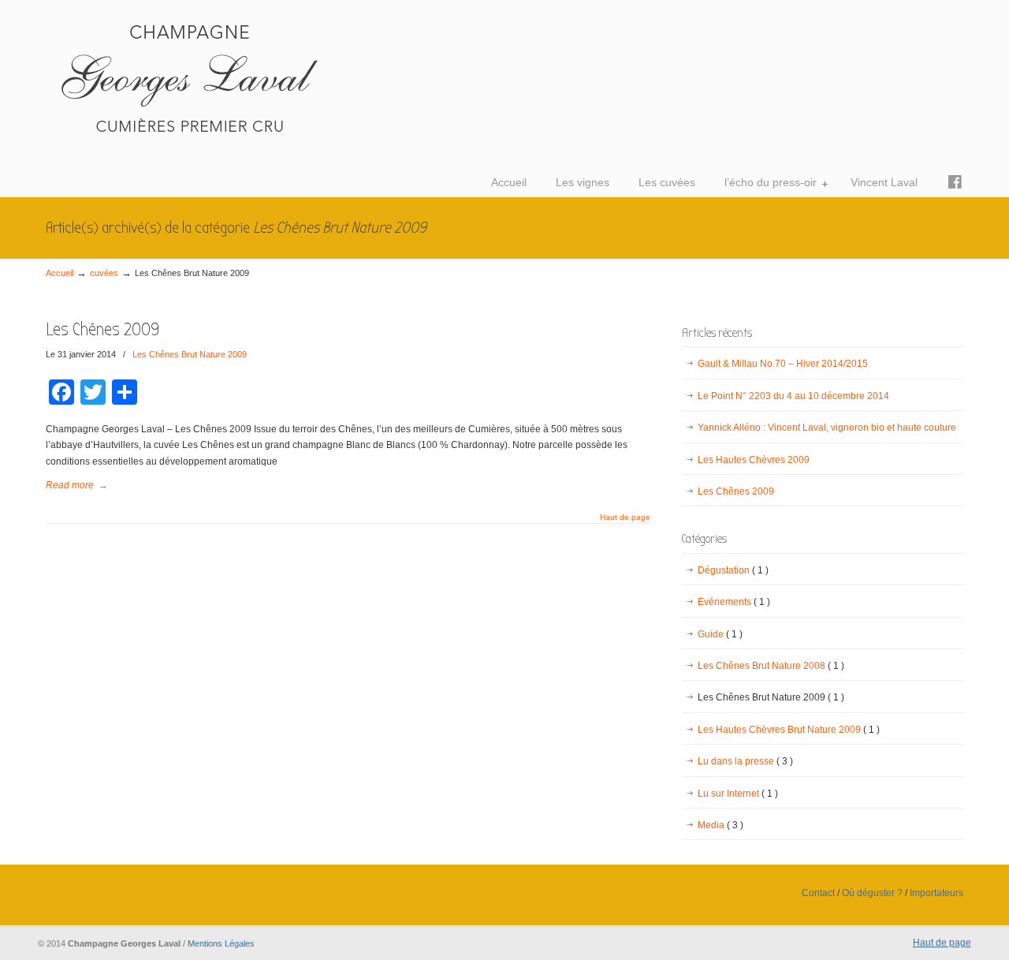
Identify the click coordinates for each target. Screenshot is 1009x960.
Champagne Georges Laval (282, 76)
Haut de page (625, 517)
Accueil (59, 273)
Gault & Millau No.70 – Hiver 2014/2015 (783, 363)
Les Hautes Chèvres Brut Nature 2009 (789, 729)
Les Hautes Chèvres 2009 (754, 459)
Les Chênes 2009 (102, 329)
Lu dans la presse (745, 761)
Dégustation (733, 570)
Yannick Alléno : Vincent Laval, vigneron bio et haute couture (827, 427)
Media (720, 825)
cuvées (104, 273)
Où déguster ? (872, 892)
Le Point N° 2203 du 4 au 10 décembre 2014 (793, 396)
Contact (818, 892)
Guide (720, 634)
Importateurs (936, 892)
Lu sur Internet (738, 793)
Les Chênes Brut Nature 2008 (771, 665)
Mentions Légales (221, 943)
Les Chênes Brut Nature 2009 (189, 354)
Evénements (734, 601)
